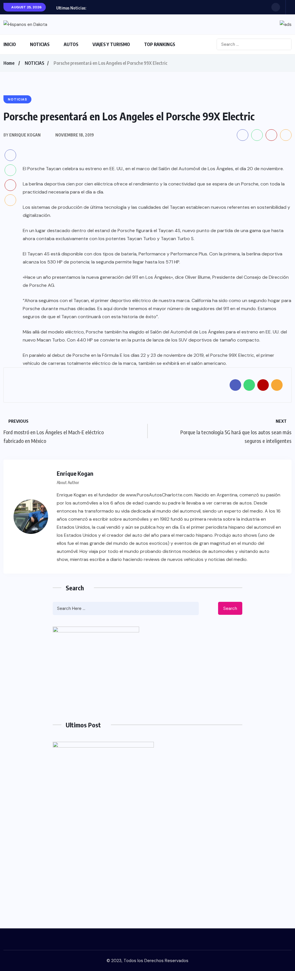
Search (230, 608)
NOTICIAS (40, 44)
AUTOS (71, 44)
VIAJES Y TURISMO (111, 44)
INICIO (9, 44)
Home (8, 63)
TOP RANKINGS (159, 44)
